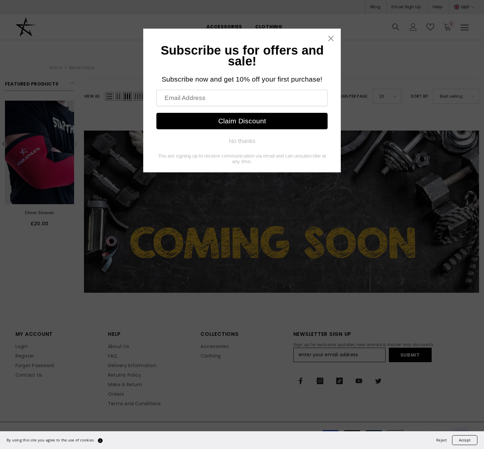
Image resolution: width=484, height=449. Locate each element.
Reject (441, 439)
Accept (465, 439)
